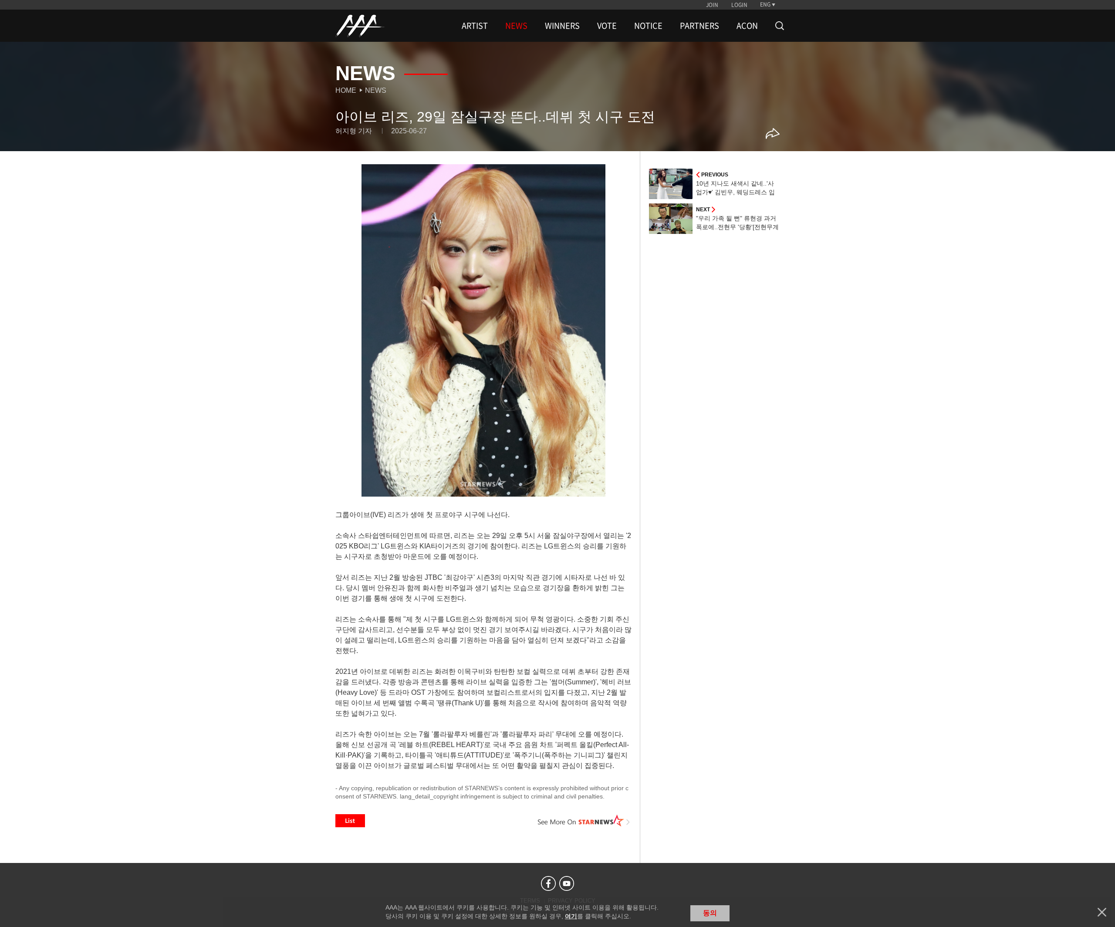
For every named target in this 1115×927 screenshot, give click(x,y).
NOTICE (648, 26)
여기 (571, 916)
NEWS (516, 26)
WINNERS (562, 26)
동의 (710, 913)
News (375, 90)
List (350, 820)
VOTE (607, 26)
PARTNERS (699, 26)
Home (345, 90)
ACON (747, 26)
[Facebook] (548, 883)
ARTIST (475, 26)
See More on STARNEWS (584, 820)
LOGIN (739, 4)
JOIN (712, 4)
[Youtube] (566, 883)
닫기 (1102, 912)
